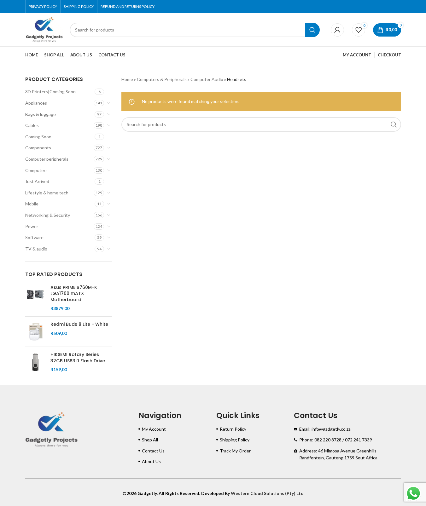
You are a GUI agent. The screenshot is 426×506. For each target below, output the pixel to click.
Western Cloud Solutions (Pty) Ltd (267, 493)
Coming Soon (38, 136)
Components (38, 147)
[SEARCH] (312, 30)
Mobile (31, 203)
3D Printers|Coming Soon (50, 91)
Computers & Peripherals (162, 79)
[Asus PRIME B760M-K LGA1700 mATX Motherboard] (35, 298)
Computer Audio (206, 79)
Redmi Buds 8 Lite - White (79, 324)
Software (34, 237)
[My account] (337, 30)
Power (31, 226)
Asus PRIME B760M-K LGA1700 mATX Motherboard (73, 294)
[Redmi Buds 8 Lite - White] (35, 331)
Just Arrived (37, 181)
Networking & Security (47, 215)
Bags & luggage (40, 114)
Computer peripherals (46, 159)
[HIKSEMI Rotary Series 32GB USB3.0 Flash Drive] (35, 362)
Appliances (36, 103)
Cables (32, 125)
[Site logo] (44, 29)
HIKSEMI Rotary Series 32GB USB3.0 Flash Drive (77, 358)
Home (127, 79)
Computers (36, 170)
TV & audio (36, 248)
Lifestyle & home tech (46, 192)
